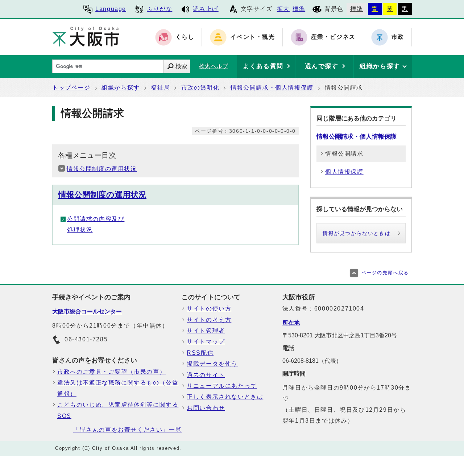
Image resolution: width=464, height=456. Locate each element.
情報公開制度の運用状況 (102, 169)
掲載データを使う (212, 364)
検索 (181, 66)
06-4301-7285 (86, 339)
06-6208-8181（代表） (312, 361)
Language (110, 9)
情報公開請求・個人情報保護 (272, 88)
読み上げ (205, 9)
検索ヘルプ (213, 66)
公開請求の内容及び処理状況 (95, 224)
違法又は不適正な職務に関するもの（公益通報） (117, 388)
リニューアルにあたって (222, 386)
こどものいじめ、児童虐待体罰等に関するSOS (117, 410)
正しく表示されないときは (225, 397)
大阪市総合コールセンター (87, 311)
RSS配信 (200, 353)
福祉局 (160, 88)
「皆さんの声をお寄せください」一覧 (127, 430)
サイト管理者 (206, 331)
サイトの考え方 (209, 320)
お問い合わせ (206, 408)
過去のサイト (206, 375)
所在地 (291, 323)
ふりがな (159, 9)
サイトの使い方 (209, 308)
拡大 (283, 9)
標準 (299, 9)
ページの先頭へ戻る (385, 272)
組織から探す (121, 88)
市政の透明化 (200, 88)
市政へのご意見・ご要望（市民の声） (111, 372)
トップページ (71, 88)
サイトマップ (206, 341)
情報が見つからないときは (356, 233)
